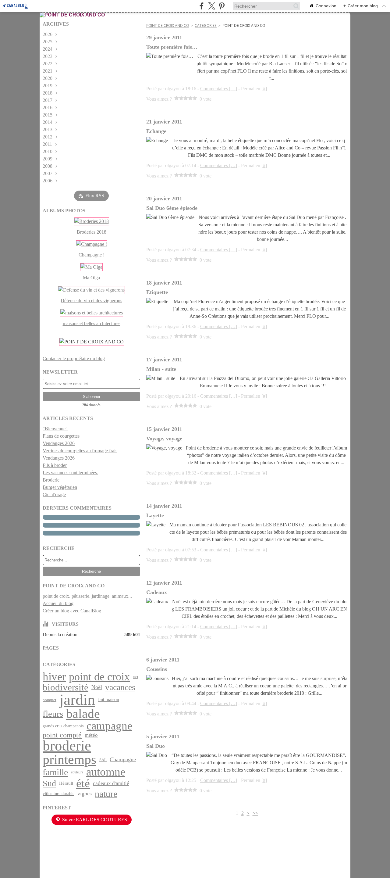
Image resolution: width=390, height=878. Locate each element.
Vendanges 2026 (59, 443)
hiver (54, 677)
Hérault (66, 783)
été (83, 783)
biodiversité (65, 687)
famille (55, 772)
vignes (84, 794)
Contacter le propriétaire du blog (74, 358)
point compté (62, 735)
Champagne (123, 759)
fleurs (53, 713)
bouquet (49, 700)
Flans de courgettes (61, 436)
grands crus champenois (63, 726)
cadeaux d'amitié (111, 783)
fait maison (108, 699)
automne (105, 772)
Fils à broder (55, 465)
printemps (69, 759)
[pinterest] (221, 5)
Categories (206, 25)
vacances (120, 687)
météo (91, 735)
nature (106, 793)
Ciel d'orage (54, 494)
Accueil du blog (58, 603)
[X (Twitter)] (211, 5)
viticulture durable (58, 793)
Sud (49, 783)
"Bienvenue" (55, 428)
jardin (77, 699)
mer (135, 677)
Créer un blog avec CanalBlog (72, 610)
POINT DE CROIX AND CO (167, 25)
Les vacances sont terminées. (70, 472)
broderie (67, 746)
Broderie (51, 479)
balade (83, 713)
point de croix (99, 676)
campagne (109, 725)
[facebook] (201, 5)
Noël (96, 687)
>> (255, 813)
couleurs (77, 772)
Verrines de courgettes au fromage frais (80, 450)
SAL (103, 760)
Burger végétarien (60, 487)
